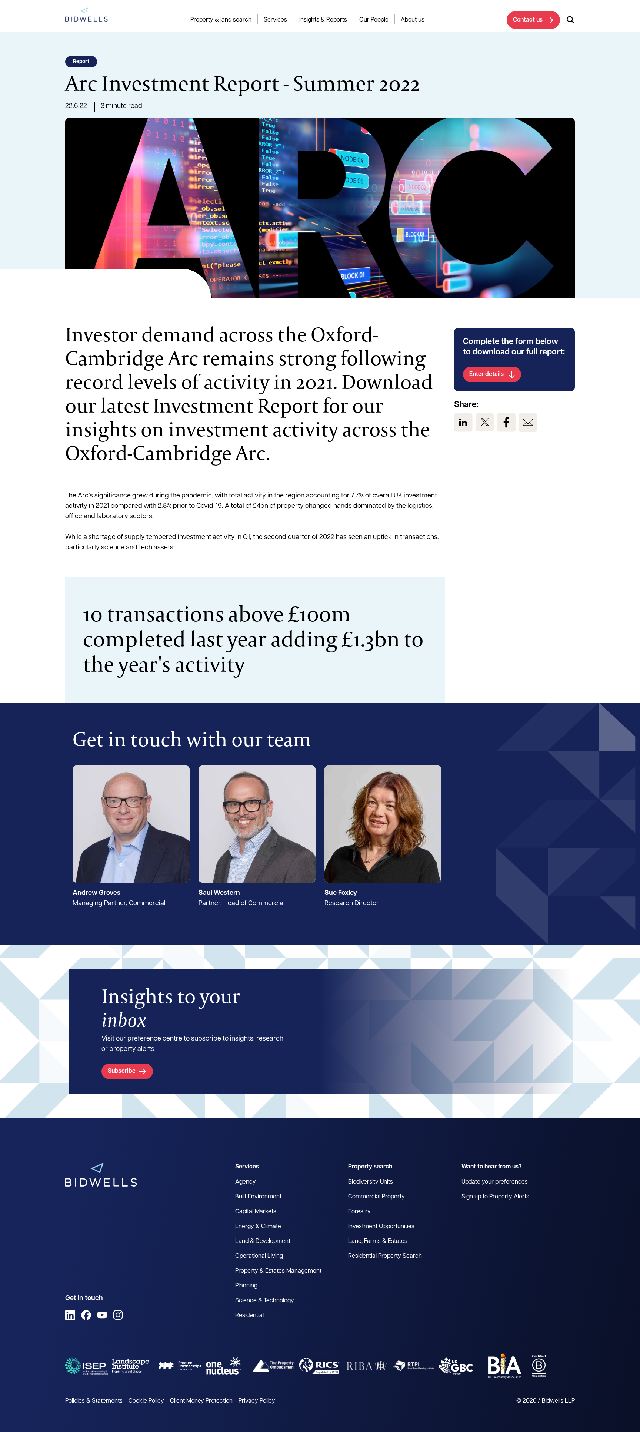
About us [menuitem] (412, 20)
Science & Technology (264, 1301)
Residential (249, 1316)
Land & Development (262, 1241)
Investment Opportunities (381, 1227)
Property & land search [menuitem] (220, 20)
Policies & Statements (94, 1401)
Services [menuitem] (275, 20)
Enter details (486, 374)
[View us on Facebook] (506, 422)
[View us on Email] (528, 422)
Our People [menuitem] (374, 20)
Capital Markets (255, 1212)
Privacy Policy (257, 1401)
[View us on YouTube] (102, 1315)
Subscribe (122, 1071)
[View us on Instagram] (118, 1315)
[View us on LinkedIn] (463, 422)
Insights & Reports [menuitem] (323, 20)
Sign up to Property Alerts (495, 1197)
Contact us (528, 20)
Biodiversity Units (370, 1182)
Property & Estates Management (278, 1271)
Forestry (359, 1212)
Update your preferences (494, 1182)
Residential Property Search (385, 1256)
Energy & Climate (258, 1227)
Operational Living (259, 1256)
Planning (246, 1286)
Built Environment (258, 1197)
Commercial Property (376, 1197)
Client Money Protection (201, 1401)
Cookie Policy (146, 1401)
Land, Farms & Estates (377, 1241)
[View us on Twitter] (485, 422)
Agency (245, 1182)
